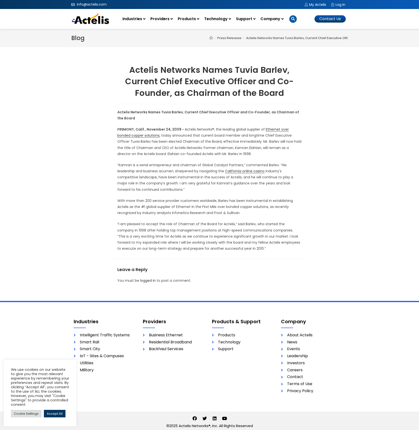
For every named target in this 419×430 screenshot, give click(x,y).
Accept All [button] (55, 413)
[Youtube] (224, 418)
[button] (330, 19)
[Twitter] (204, 418)
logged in (148, 280)
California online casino (245, 171)
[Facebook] (194, 418)
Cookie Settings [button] (26, 413)
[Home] (211, 38)
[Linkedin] (214, 418)
